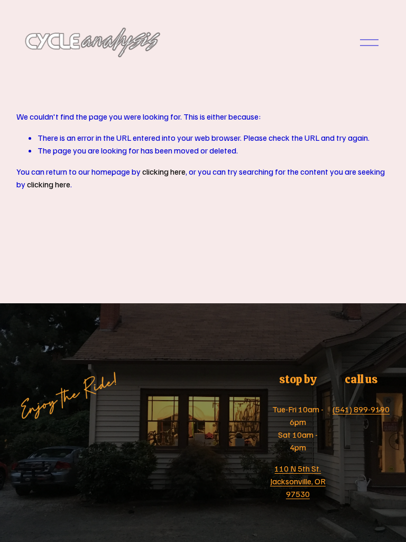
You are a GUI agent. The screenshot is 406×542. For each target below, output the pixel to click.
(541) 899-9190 (361, 409)
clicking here (164, 171)
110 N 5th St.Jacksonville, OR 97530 (298, 481)
